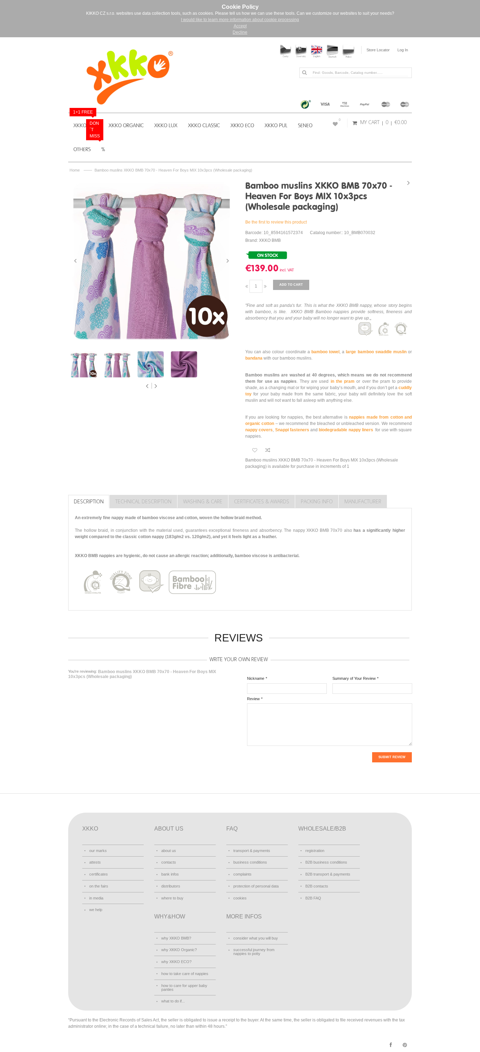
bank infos (170, 874)
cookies (240, 898)
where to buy (172, 898)
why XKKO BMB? (176, 938)
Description (89, 501)
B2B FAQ (313, 898)
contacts (168, 862)
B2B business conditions (326, 862)
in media (96, 898)
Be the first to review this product (276, 222)
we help (95, 910)
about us (168, 850)
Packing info (317, 501)
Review (253, 699)
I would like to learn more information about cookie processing (240, 19)
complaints (242, 874)
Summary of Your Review (354, 678)
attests (95, 862)
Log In (402, 50)
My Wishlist (339, 120)
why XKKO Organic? (179, 950)
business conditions (250, 862)
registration (314, 850)
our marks (98, 850)
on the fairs (98, 886)
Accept (240, 26)
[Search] (304, 72)
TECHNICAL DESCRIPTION (143, 501)
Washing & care (202, 501)
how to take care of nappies (184, 974)
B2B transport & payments (327, 874)
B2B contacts (316, 886)
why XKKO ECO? (176, 962)
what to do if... (173, 1001)
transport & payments (251, 850)
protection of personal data (256, 886)
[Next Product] (408, 182)
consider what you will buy (255, 938)
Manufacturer (362, 501)
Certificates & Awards (261, 501)
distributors (170, 886)
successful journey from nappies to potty (253, 952)
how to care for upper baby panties (184, 987)
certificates (98, 874)
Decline (240, 32)
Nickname (255, 678)
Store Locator (378, 50)
